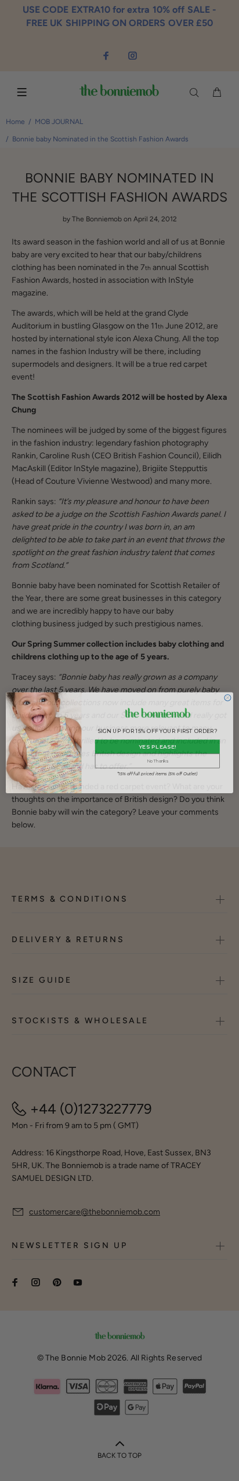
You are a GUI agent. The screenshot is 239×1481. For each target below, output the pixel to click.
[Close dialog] (227, 695)
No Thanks (157, 758)
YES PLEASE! (157, 744)
